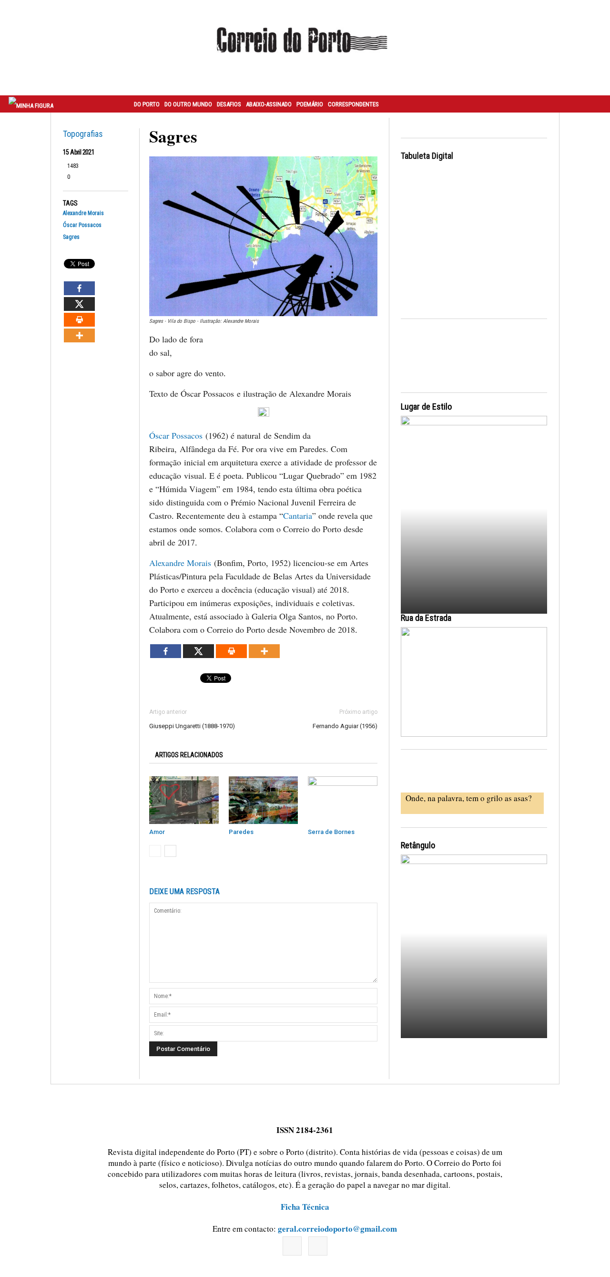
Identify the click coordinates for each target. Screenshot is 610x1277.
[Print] (79, 320)
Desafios (229, 104)
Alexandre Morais (83, 213)
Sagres (71, 237)
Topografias (83, 134)
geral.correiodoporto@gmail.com (337, 1229)
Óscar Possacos (82, 225)
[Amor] (184, 800)
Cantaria (297, 515)
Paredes (241, 831)
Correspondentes (353, 104)
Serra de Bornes (331, 831)
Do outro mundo (188, 104)
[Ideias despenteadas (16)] (474, 945)
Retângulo (418, 845)
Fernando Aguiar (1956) (345, 726)
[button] (592, 104)
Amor (157, 831)
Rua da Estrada (426, 618)
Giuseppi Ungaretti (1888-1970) (192, 726)
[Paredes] (263, 800)
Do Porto (147, 104)
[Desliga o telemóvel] (474, 506)
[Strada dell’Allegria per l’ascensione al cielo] (474, 682)
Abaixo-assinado (269, 104)
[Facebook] (79, 288)
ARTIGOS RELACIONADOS (189, 755)
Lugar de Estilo (426, 406)
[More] (79, 335)
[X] (79, 304)
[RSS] (317, 1246)
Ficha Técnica (305, 1207)
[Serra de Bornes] (342, 800)
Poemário (309, 104)
